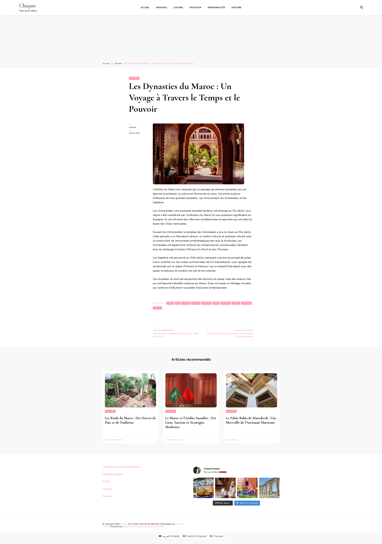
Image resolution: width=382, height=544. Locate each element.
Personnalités (216, 7)
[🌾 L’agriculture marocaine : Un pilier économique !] (247, 488)
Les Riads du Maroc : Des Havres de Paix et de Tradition (130, 420)
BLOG (106, 481)
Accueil (145, 7)
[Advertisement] (191, 37)
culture (206, 303)
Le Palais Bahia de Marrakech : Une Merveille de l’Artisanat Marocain (251, 420)
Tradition (195, 7)
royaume (246, 303)
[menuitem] (169, 536)
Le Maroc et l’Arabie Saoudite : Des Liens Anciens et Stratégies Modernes (190, 422)
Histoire (236, 7)
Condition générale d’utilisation (121, 467)
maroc (236, 303)
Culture (178, 7)
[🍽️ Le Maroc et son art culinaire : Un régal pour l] (203, 488)
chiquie (132, 127)
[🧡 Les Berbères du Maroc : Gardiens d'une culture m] (225, 488)
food (215, 303)
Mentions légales (113, 474)
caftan (185, 303)
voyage (157, 308)
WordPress (128, 526)
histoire (225, 303)
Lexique (107, 489)
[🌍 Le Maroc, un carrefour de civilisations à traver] (269, 488)
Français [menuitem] (218, 536)
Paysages (161, 7)
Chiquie (27, 5)
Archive (107, 496)
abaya (170, 303)
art (177, 303)
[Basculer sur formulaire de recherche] (361, 7)
